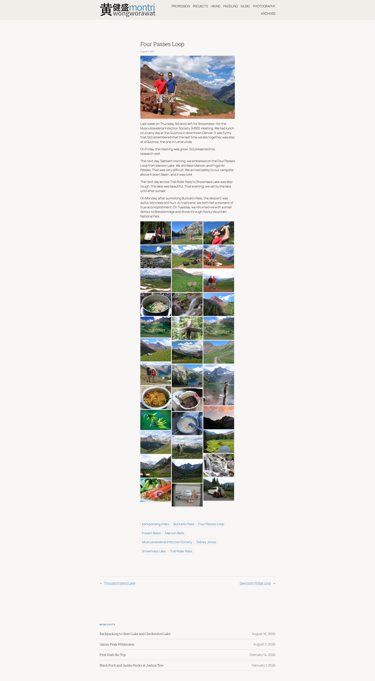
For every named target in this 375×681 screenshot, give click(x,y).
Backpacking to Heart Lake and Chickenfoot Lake (135, 634)
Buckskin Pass (183, 524)
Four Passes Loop (211, 524)
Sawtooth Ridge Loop (255, 583)
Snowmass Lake (154, 551)
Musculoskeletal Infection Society (167, 542)
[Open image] (155, 232)
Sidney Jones (206, 542)
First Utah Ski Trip (113, 655)
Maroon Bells (174, 533)
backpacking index (155, 524)
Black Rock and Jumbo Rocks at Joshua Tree (132, 665)
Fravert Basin (151, 533)
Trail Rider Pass (181, 551)
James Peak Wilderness (117, 644)
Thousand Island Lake (119, 583)
